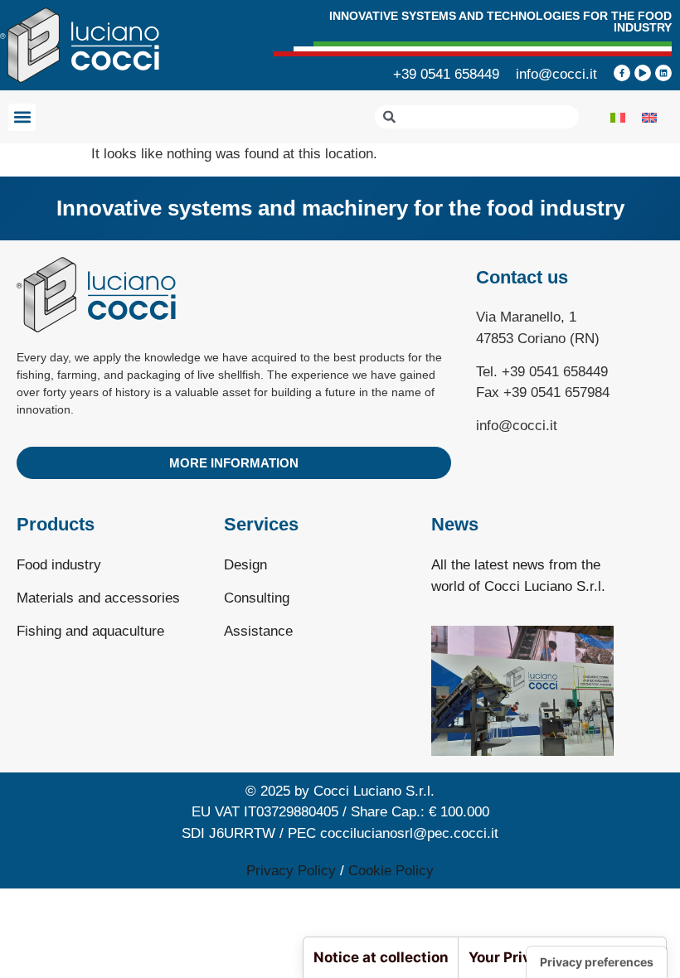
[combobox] (477, 116)
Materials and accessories (98, 598)
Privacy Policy (291, 871)
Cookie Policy (391, 871)
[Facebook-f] (622, 73)
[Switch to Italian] (618, 116)
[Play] (642, 73)
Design (245, 565)
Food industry (59, 565)
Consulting (256, 598)
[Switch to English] (649, 116)
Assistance (258, 631)
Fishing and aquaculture (90, 631)
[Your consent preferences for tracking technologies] (597, 962)
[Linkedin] (663, 73)
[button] (22, 117)
